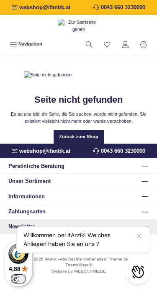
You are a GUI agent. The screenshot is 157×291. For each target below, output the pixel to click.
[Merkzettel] (107, 44)
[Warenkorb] (143, 44)
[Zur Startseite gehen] (78, 26)
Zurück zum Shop (78, 136)
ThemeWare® (78, 265)
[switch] (18, 278)
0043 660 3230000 (123, 7)
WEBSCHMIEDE (90, 271)
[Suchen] (89, 44)
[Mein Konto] (125, 44)
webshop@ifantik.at (44, 7)
